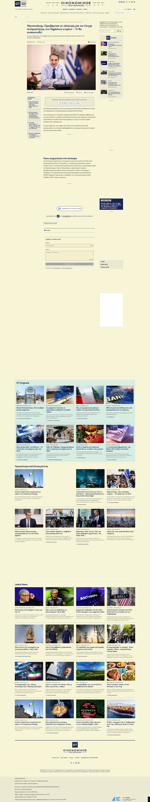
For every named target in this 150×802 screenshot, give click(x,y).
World (85, 9)
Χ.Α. (16, 17)
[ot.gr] (76, 5)
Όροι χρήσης (64, 757)
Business (72, 9)
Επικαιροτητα (31, 42)
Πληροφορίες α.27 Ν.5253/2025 (89, 757)
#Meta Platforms (64, 13)
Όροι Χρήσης (57, 268)
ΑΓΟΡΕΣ (103, 261)
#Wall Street (88, 13)
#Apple (107, 13)
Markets (65, 9)
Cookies (77, 757)
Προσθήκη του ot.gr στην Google (70, 103)
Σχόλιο (47, 249)
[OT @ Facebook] (127, 2)
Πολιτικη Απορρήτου (67, 268)
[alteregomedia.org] (116, 800)
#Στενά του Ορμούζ (98, 13)
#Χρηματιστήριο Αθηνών (77, 13)
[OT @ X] (129, 2)
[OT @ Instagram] (132, 2)
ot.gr (28, 22)
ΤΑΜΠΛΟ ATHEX (105, 267)
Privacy (71, 757)
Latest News (21, 584)
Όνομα (47, 242)
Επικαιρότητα (33, 22)
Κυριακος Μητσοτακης (50, 223)
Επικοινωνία (55, 757)
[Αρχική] (21, 4)
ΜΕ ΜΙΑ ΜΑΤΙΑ (104, 264)
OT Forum (122, 2)
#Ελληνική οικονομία (53, 13)
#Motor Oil (44, 13)
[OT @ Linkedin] (134, 2)
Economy (79, 9)
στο (65, 216)
